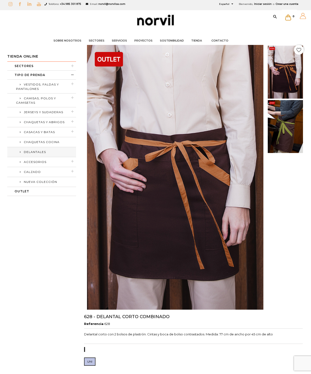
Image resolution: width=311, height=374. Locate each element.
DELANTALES (35, 152)
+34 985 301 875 (70, 4)
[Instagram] (11, 4)
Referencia (94, 324)
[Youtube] (40, 4)
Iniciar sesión (263, 4)
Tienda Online (22, 56)
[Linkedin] (30, 4)
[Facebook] (21, 4)
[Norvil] (155, 20)
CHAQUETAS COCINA (42, 142)
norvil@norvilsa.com (111, 4)
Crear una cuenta (287, 4)
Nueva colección (40, 182)
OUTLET (22, 191)
